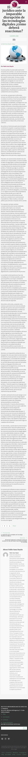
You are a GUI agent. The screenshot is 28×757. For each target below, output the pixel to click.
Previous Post (6, 532)
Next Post (22, 538)
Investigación (22, 752)
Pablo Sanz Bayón (6, 44)
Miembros (15, 752)
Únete (13, 754)
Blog (13, 44)
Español (24, 754)
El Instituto (9, 752)
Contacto (5, 719)
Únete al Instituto (8, 722)
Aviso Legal (14, 749)
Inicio (3, 752)
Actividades (6, 717)
